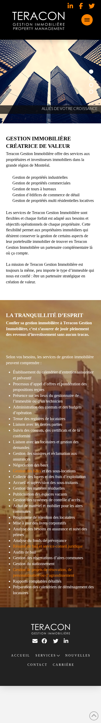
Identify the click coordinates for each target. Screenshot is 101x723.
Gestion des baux (27, 471)
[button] (87, 19)
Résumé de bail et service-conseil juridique (48, 546)
